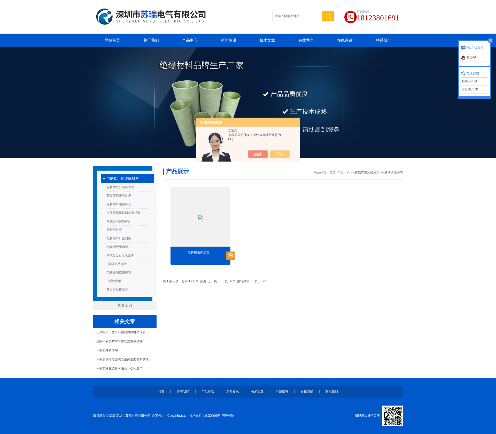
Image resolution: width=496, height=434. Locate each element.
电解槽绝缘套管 (117, 247)
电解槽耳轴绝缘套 (118, 204)
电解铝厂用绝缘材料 (122, 178)
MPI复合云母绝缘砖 (120, 255)
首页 (332, 172)
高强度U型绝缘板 (118, 221)
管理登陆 (228, 415)
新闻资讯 (228, 40)
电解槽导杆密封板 (118, 238)
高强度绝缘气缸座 (118, 195)
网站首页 (112, 40)
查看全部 (125, 305)
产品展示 (208, 391)
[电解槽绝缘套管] (200, 217)
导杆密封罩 (114, 230)
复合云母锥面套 (117, 289)
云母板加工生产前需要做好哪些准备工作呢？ (124, 332)
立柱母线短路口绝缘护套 (123, 213)
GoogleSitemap (176, 415)
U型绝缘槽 (113, 281)
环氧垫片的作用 (107, 350)
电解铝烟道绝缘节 (118, 272)
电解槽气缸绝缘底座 (120, 187)
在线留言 (306, 40)
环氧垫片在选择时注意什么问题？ (119, 368)
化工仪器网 (212, 415)
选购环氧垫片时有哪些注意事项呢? (120, 341)
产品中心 (190, 40)
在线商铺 (345, 40)
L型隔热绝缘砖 (116, 264)
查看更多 (230, 256)
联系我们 (383, 40)
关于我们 (151, 40)
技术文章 (267, 40)
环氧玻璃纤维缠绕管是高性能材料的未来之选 (124, 359)
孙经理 (471, 57)
